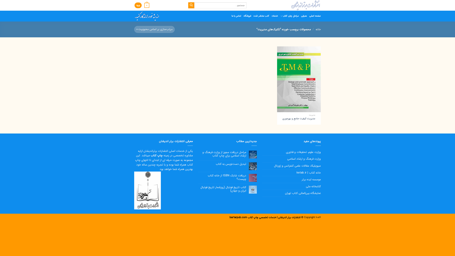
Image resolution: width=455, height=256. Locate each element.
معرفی (304, 16)
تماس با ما (236, 16)
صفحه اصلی (315, 16)
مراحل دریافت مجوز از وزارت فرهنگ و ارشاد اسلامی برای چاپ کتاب (224, 154)
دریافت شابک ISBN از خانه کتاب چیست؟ (227, 177)
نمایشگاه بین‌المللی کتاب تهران (303, 193)
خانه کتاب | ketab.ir (309, 172)
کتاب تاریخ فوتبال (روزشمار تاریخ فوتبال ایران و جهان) (223, 189)
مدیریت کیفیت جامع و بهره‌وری (298, 119)
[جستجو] (191, 5)
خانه (318, 29)
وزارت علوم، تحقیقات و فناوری (303, 152)
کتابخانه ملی (313, 186)
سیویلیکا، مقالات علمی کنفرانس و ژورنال (297, 166)
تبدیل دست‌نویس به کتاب (231, 164)
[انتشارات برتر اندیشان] (286, 5)
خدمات (275, 16)
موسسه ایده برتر (311, 179)
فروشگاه (247, 16)
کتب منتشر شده (261, 16)
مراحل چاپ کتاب (291, 16)
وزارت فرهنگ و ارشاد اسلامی (304, 159)
